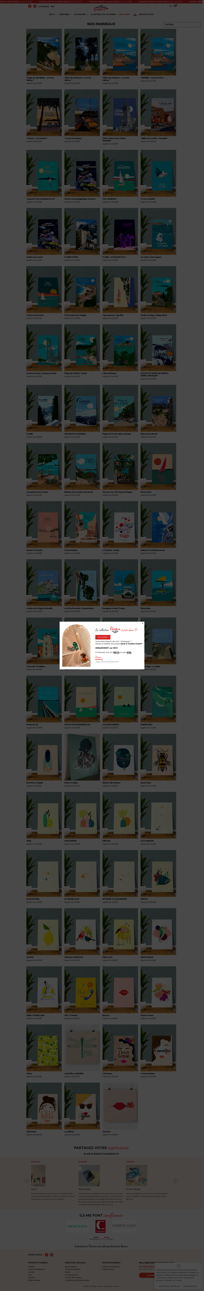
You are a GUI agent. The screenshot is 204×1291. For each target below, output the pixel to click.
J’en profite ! (103, 637)
